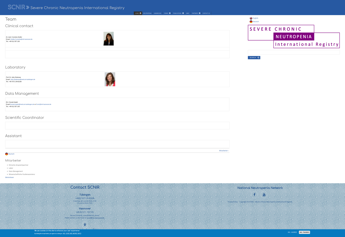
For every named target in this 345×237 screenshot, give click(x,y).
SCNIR (16, 7)
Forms (166, 13)
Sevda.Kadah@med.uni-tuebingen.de (22, 104)
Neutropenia (147, 13)
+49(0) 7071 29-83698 (84, 198)
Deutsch (11, 154)
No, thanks (304, 232)
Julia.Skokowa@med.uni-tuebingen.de (22, 79)
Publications (177, 13)
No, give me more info (72, 233)
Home (137, 13)
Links (187, 13)
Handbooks (157, 13)
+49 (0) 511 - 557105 (85, 212)
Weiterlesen (9, 177)
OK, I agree (292, 232)
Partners (195, 13)
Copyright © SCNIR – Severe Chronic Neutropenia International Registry (266, 202)
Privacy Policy (233, 202)
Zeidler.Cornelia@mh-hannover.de (21, 39)
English (255, 18)
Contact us (206, 13)
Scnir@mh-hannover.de (43, 104)
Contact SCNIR (84, 187)
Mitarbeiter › (224, 151)
